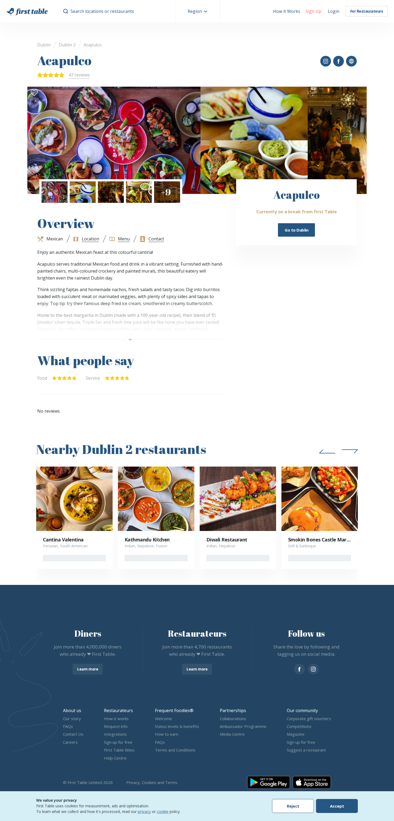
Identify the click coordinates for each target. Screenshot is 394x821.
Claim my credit (197, 457)
